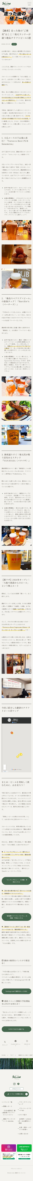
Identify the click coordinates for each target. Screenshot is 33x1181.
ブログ (11, 1055)
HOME (4, 1055)
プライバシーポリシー (16, 1168)
